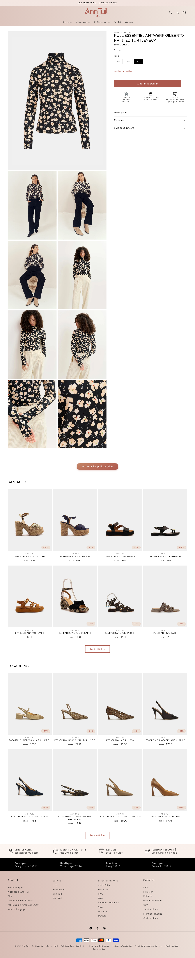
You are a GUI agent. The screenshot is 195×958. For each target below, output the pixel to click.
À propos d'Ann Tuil (18, 891)
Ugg (55, 885)
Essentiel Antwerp (108, 880)
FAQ (145, 887)
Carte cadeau (150, 918)
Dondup (102, 911)
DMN (101, 898)
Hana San (103, 889)
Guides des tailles (123, 71)
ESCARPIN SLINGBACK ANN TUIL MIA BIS (74, 740)
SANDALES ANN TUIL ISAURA (120, 556)
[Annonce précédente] (8, 3)
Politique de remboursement (23, 904)
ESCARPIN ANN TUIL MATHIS (165, 817)
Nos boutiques (16, 887)
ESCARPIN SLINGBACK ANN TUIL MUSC (165, 740)
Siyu (100, 907)
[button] (170, 12)
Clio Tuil (57, 893)
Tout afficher (97, 648)
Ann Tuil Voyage (16, 909)
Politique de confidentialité (73, 946)
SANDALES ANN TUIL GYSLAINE (75, 633)
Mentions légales (152, 913)
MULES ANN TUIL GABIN (165, 633)
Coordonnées (99, 949)
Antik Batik (104, 885)
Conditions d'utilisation (20, 900)
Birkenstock (59, 889)
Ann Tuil (57, 898)
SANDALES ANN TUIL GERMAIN (165, 556)
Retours (147, 896)
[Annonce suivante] (186, 3)
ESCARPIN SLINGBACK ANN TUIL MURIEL (29, 740)
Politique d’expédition (122, 946)
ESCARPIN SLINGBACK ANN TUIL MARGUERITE (74, 818)
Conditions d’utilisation (99, 946)
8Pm (100, 893)
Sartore (57, 880)
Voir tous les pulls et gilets (97, 466)
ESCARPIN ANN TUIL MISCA (120, 740)
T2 (130, 62)
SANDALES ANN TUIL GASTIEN (120, 633)
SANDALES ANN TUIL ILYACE (29, 633)
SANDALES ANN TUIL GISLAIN (75, 556)
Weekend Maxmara (108, 902)
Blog (10, 896)
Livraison (148, 891)
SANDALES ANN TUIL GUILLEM (29, 556)
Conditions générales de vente (148, 946)
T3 (138, 61)
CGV (145, 904)
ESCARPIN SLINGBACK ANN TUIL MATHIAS (120, 817)
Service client (150, 909)
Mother (102, 915)
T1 (120, 62)
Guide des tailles (152, 900)
